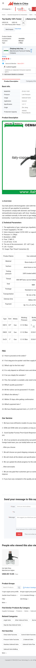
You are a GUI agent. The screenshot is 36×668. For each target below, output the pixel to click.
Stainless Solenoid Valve (11, 644)
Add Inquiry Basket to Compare (14, 74)
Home (3, 14)
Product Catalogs (30, 587)
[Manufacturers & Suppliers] (18, 3)
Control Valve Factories (28, 635)
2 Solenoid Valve (28, 639)
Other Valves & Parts (21, 620)
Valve (30, 14)
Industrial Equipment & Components (17, 14)
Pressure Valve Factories (11, 639)
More (4, 653)
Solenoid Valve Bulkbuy (11, 649)
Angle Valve (7, 620)
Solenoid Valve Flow (29, 644)
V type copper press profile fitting (11, 592)
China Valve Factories (10, 635)
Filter (3, 599)
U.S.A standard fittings (27, 595)
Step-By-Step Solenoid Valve (12, 625)
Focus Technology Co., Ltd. (25, 660)
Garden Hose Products (9, 595)
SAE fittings (24, 599)
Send (19, 534)
